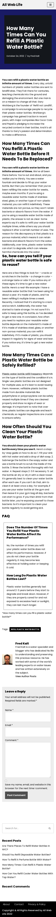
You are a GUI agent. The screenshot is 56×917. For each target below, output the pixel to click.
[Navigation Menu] (50, 4)
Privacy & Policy (37, 904)
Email (9, 725)
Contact (19, 904)
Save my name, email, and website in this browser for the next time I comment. (28, 786)
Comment (11, 740)
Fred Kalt (35, 56)
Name (9, 710)
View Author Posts (25, 676)
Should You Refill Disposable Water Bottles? (26, 854)
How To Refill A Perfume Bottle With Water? (26, 859)
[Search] (50, 828)
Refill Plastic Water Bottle (25, 629)
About (6, 904)
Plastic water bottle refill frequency (22, 374)
